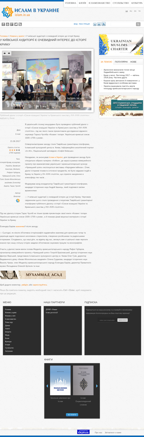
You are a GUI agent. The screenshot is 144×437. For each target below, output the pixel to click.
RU (131, 11)
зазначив (19, 226)
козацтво (16, 162)
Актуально (9, 351)
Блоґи (82, 3)
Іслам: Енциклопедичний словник (83, 401)
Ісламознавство (99, 3)
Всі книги (72, 415)
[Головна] (30, 12)
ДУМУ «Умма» (51, 309)
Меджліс (16, 169)
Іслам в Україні (56, 157)
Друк (18, 130)
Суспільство (121, 3)
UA (127, 11)
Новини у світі (10, 316)
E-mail (17, 134)
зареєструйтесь (40, 285)
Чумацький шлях (8, 176)
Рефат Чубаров (13, 173)
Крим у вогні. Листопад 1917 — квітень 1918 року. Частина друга (121, 76)
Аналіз (7, 329)
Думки (7, 325)
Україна (9, 166)
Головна (70, 3)
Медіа (7, 335)
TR (139, 11)
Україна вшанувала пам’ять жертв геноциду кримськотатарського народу (121, 87)
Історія (7, 345)
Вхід (75, 24)
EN (135, 11)
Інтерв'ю (8, 332)
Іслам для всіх (51, 313)
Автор (17, 193)
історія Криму (5, 162)
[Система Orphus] (83, 433)
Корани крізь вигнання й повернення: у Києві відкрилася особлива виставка (122, 81)
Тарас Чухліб (15, 186)
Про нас (98, 432)
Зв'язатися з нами (113, 432)
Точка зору (9, 322)
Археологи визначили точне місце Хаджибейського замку (119, 71)
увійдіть (25, 285)
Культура (137, 3)
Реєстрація (84, 24)
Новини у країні (17, 36)
